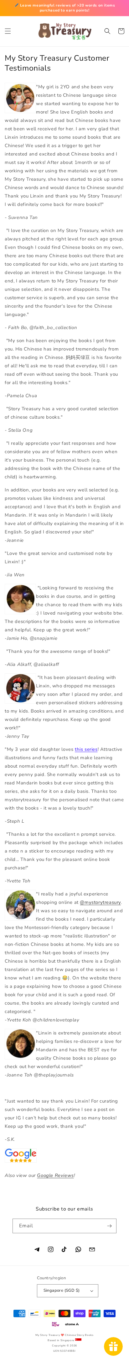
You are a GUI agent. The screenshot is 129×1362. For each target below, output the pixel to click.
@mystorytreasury (100, 902)
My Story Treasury (47, 1335)
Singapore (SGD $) (62, 1290)
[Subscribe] (109, 1226)
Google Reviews (55, 1175)
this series (86, 749)
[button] (8, 31)
